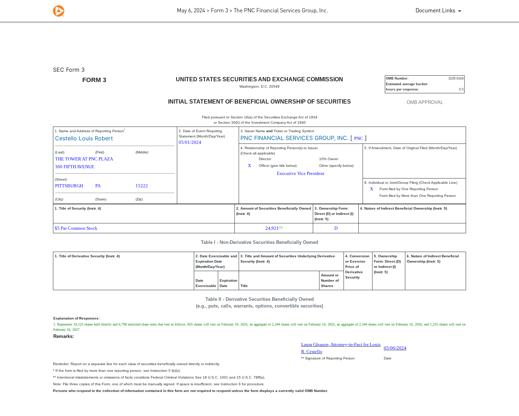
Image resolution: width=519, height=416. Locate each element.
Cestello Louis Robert (84, 138)
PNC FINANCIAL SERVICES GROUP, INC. (294, 137)
